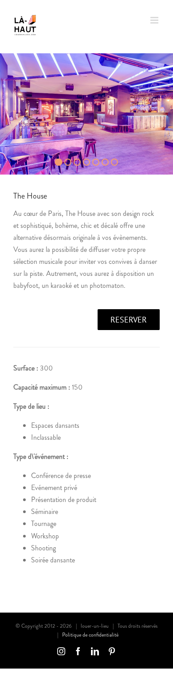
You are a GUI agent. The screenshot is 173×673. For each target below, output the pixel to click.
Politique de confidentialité (90, 635)
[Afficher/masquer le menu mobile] (155, 20)
